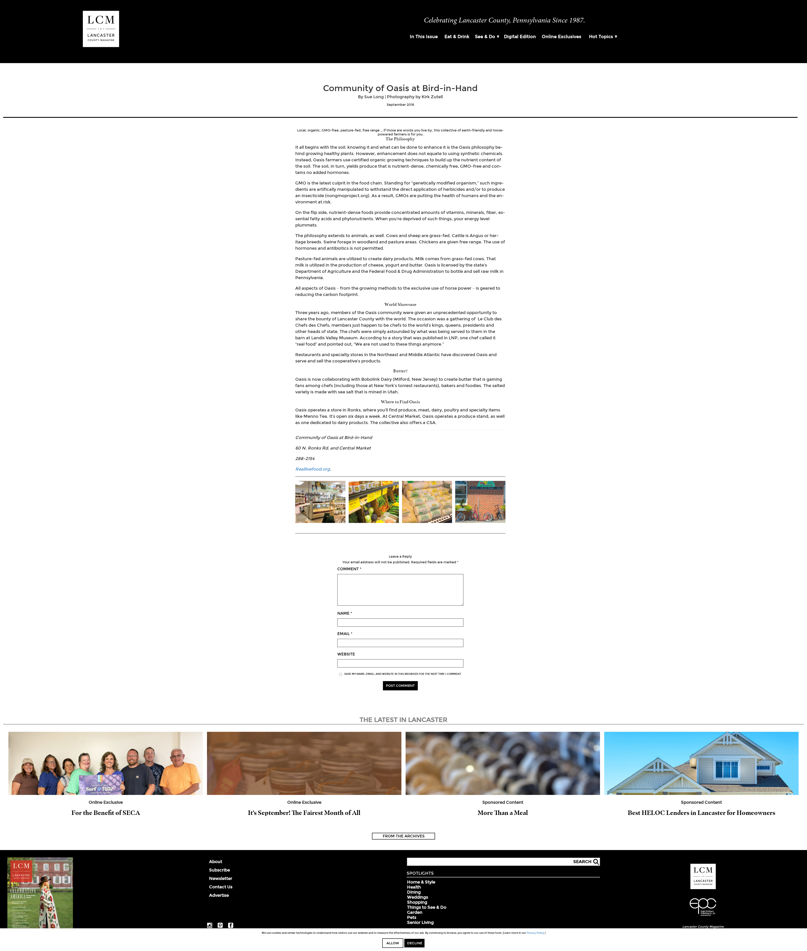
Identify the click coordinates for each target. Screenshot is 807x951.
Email (344, 634)
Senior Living (420, 922)
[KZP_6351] (427, 502)
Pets (411, 917)
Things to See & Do (426, 907)
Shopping (417, 902)
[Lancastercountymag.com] (703, 888)
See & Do (485, 36)
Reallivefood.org (312, 469)
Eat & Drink (456, 36)
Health (414, 887)
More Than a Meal (503, 813)
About (215, 861)
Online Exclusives (561, 36)
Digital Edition (520, 36)
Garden (414, 912)
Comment (349, 569)
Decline (414, 943)
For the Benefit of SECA (105, 813)
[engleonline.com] (703, 916)
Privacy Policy (535, 932)
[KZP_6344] (480, 502)
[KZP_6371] (320, 502)
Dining (414, 892)
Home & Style (421, 882)
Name (344, 613)
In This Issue (424, 36)
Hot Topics (601, 36)
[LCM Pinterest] (220, 927)
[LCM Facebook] (230, 927)
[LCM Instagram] (209, 927)
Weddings (417, 897)
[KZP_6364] (374, 502)
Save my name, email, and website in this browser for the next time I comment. (403, 674)
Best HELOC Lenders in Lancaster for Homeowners (701, 813)
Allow (392, 943)
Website (346, 654)
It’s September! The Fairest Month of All (304, 813)
